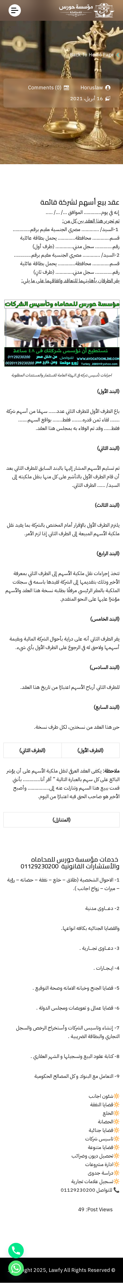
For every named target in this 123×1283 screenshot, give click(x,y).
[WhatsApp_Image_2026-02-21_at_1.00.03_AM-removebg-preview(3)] (85, 10)
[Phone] (16, 1250)
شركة (10, 411)
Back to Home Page (92, 55)
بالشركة (38, 525)
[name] (15, 10)
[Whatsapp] (16, 1268)
